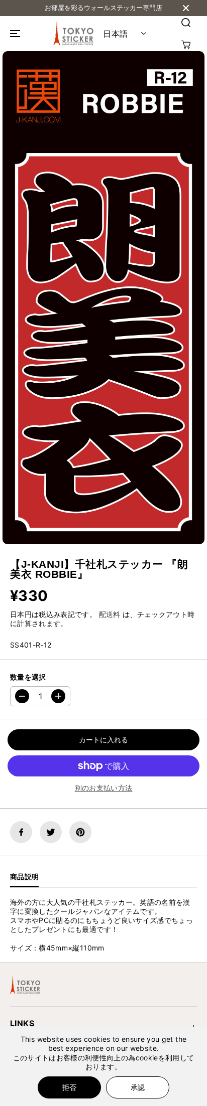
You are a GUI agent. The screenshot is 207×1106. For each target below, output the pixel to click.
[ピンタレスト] (80, 832)
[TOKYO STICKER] (73, 34)
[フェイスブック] (21, 832)
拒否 (69, 1087)
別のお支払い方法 (104, 787)
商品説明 (24, 876)
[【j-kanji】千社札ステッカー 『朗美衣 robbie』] (103, 297)
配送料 (110, 614)
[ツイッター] (51, 832)
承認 (138, 1087)
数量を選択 (28, 677)
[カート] (186, 45)
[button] (13, 34)
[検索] (186, 23)
